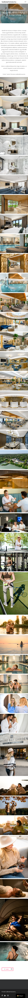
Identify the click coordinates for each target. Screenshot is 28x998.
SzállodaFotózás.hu (9, 2)
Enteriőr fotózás (14, 9)
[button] (25, 2)
